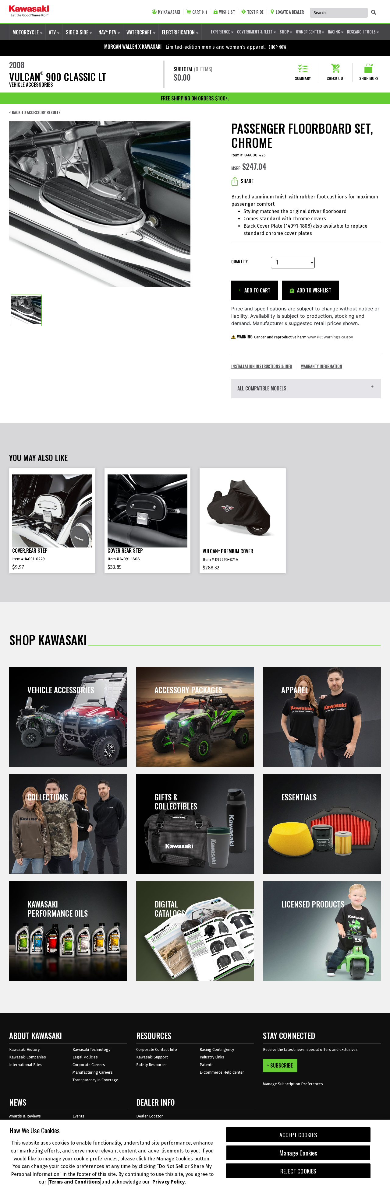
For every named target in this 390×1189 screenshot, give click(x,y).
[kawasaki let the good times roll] (29, 11)
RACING (334, 32)
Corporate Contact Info (156, 1049)
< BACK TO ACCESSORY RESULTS (35, 112)
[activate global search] (373, 12)
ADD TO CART (256, 290)
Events (78, 1116)
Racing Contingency (217, 1049)
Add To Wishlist (313, 290)
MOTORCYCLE (26, 32)
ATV (53, 32)
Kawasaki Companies (27, 1057)
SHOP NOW (277, 47)
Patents (207, 1064)
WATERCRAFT (139, 32)
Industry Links (212, 1057)
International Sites (25, 1064)
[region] (195, 1154)
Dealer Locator (149, 1116)
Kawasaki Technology (91, 1049)
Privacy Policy (168, 1182)
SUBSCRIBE (281, 1065)
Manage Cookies (298, 1152)
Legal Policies (85, 1057)
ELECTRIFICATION (179, 32)
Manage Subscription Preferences (293, 1084)
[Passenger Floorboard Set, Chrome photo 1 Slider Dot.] (26, 310)
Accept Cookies (298, 1134)
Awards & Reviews (25, 1116)
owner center (309, 32)
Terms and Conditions (74, 1182)
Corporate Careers (89, 1064)
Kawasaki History (24, 1049)
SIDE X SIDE (78, 32)
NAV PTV (108, 32)
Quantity (239, 261)
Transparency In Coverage (95, 1080)
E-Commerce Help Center (222, 1072)
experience (221, 32)
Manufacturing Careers (93, 1072)
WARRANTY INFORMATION (321, 366)
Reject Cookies (298, 1170)
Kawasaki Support (152, 1057)
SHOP (285, 32)
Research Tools (362, 32)
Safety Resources (152, 1064)
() (199, 12)
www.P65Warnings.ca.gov (330, 337)
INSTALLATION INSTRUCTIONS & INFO (261, 366)
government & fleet (255, 32)
